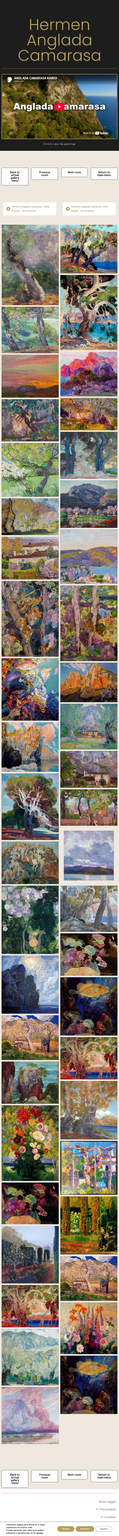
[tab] (29, 208)
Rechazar (85, 1528)
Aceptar (66, 1528)
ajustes (39, 1533)
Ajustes (104, 1528)
